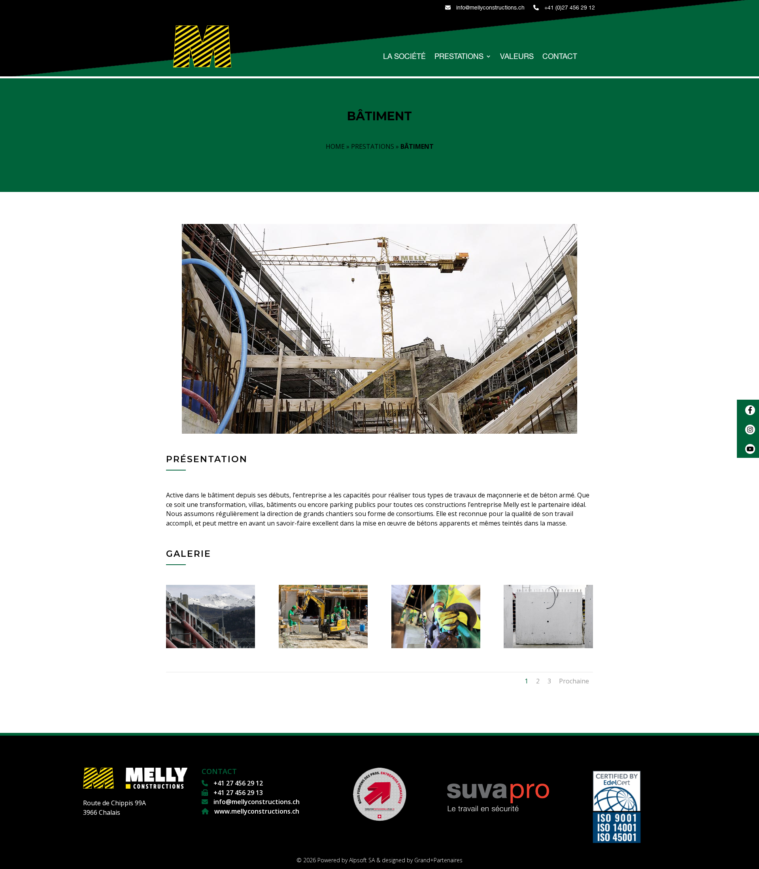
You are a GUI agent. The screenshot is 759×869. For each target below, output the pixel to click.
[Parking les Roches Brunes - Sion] (435, 646)
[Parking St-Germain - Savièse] (548, 646)
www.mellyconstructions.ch (256, 811)
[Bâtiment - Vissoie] (210, 646)
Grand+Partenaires (438, 860)
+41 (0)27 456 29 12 (569, 8)
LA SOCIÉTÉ (404, 57)
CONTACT (559, 57)
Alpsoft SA (362, 860)
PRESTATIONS (458, 57)
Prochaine (574, 681)
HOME (335, 146)
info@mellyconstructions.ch (490, 8)
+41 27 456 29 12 (237, 783)
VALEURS (517, 57)
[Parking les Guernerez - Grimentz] (323, 646)
